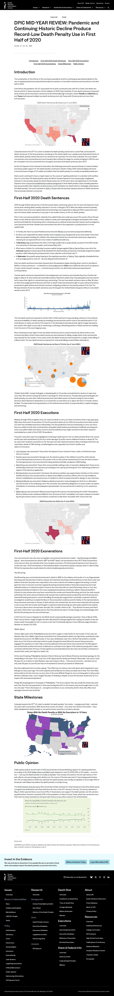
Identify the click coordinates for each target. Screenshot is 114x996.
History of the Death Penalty (43, 912)
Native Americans (65, 911)
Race (8, 904)
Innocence (20, 51)
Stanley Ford (60, 235)
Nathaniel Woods (22, 481)
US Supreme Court (13, 980)
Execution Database (40, 926)
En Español (90, 959)
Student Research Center (95, 951)
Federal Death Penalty (67, 961)
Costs (8, 939)
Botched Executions (66, 942)
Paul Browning (82, 558)
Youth (8, 920)
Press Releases (91, 903)
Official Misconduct (13, 968)
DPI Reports (37, 949)
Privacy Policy (91, 911)
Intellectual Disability (13, 908)
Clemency (9, 935)
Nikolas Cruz (62, 232)
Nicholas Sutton (22, 473)
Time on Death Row (66, 903)
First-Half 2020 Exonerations (45, 64)
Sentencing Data (35, 51)
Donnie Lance (21, 457)
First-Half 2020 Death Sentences (53, 61)
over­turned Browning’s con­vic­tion (68, 617)
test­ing (81, 462)
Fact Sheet (37, 908)
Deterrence (10, 943)
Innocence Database (40, 930)
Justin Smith (71, 243)
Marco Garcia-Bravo (77, 248)
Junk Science (11, 959)
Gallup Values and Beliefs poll (40, 772)
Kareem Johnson (75, 565)
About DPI (81, 3)
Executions (50, 51)
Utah (87, 704)
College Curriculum (93, 930)
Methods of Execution (67, 938)
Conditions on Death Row (68, 899)
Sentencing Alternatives (15, 976)
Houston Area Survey (28, 787)
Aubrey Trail (73, 256)
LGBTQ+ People (11, 916)
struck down (80, 178)
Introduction (33, 61)
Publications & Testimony (95, 942)
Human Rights (11, 947)
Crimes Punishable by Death (43, 904)
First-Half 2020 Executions (78, 61)
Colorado (17, 704)
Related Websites (92, 946)
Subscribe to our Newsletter (76, 877)
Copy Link (54, 17)
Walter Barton (21, 492)
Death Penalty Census (41, 922)
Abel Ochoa (20, 465)
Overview (9, 895)
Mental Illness (11, 912)
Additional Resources (94, 926)
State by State (64, 957)
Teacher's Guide (92, 955)
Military (62, 965)
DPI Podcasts (91, 934)
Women (62, 915)
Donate (107, 3)
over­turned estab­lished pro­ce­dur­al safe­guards (43, 183)
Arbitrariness (10, 930)
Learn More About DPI (99, 862)
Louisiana (78, 704)
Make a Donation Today (76, 862)
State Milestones (64, 64)
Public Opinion (78, 64)
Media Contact (90, 3)
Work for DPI (90, 907)
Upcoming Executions (67, 930)
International (10, 955)
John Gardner (21, 451)
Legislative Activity (40, 935)
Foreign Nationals (65, 907)
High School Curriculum (94, 938)
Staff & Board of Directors (96, 899)
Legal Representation (14, 964)
